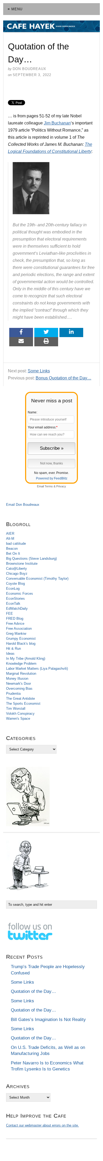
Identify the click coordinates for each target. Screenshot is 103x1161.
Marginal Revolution (21, 673)
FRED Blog (14, 618)
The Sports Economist (23, 703)
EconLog (13, 588)
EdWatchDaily (17, 608)
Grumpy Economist (21, 638)
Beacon (12, 549)
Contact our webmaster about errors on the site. (42, 1125)
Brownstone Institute (22, 564)
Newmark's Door (18, 683)
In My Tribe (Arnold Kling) (25, 658)
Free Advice (15, 623)
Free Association (19, 628)
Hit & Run (13, 648)
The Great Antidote (20, 698)
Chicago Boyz (16, 574)
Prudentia (13, 693)
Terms (49, 486)
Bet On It (13, 554)
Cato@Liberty (16, 569)
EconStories (15, 598)
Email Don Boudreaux (22, 505)
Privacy (61, 486)
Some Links (39, 371)
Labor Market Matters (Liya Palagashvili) (37, 668)
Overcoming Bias (19, 688)
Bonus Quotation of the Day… (63, 378)
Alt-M (10, 539)
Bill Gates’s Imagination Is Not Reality (48, 1019)
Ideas (10, 653)
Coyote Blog (15, 583)
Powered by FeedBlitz (51, 478)
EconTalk (13, 603)
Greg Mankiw (16, 633)
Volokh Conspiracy (20, 713)
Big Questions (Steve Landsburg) (31, 559)
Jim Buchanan (57, 123)
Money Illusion (17, 678)
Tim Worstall (15, 708)
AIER (10, 534)
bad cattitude (16, 544)
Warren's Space (18, 718)
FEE (9, 613)
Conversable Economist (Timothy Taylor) (37, 578)
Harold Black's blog (20, 643)
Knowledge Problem (21, 663)
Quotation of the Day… (33, 991)
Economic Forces (19, 593)
